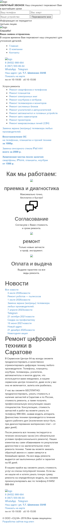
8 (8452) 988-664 (14, 62)
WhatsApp (10, 69)
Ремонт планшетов (19, 93)
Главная (13, 45)
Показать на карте (15, 76)
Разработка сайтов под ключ (18, 521)
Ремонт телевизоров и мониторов (27, 103)
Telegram (23, 69)
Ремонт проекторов (20, 119)
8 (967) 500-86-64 (15, 65)
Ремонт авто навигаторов (23, 116)
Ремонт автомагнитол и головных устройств (33, 113)
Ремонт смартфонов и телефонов (28, 89)
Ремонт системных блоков (23, 106)
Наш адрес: (25, 72)
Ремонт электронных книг (23, 96)
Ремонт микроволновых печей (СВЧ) (29, 123)
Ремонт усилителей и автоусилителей (30, 109)
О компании (16, 49)
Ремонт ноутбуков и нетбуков (25, 99)
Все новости (11, 289)
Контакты (14, 52)
